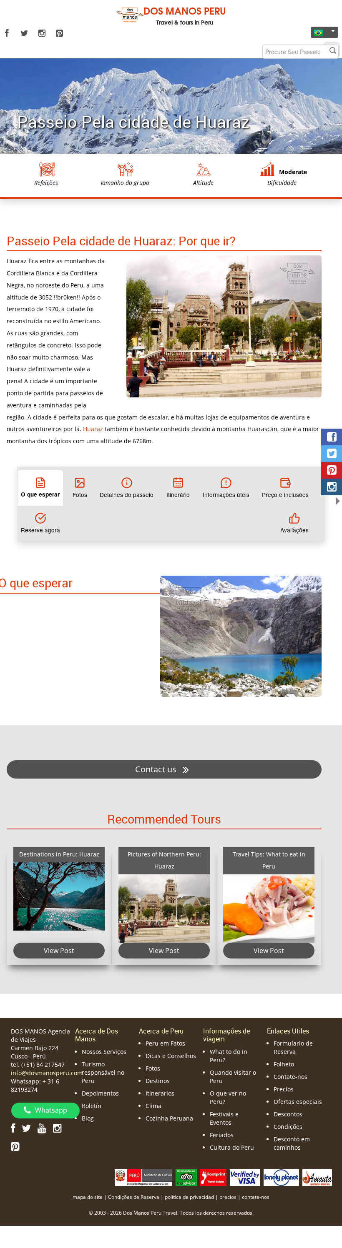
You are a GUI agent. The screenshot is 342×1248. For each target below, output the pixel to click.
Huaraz (93, 429)
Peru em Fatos (165, 1043)
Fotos (153, 1068)
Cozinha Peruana (169, 1118)
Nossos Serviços (104, 1052)
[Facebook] (6, 33)
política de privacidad (189, 1197)
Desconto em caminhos (292, 1143)
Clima (153, 1106)
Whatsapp (51, 1110)
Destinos (158, 1081)
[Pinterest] (59, 33)
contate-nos (255, 1197)
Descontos (288, 1114)
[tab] (40, 488)
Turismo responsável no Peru (103, 1072)
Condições (288, 1127)
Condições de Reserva (133, 1197)
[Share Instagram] (331, 487)
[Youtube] (42, 1128)
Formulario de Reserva (293, 1047)
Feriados (222, 1135)
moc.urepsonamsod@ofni (47, 1073)
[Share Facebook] (331, 437)
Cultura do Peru (232, 1147)
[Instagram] (41, 33)
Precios (284, 1089)
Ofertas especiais (298, 1102)
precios (227, 1197)
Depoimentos (100, 1093)
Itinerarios (160, 1093)
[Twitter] (24, 33)
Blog (88, 1118)
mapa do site (88, 1197)
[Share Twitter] (331, 453)
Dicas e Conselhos (171, 1056)
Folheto (284, 1064)
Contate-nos (290, 1077)
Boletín (91, 1106)
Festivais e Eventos (224, 1118)
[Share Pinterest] (331, 470)
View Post (59, 951)
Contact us (157, 769)
